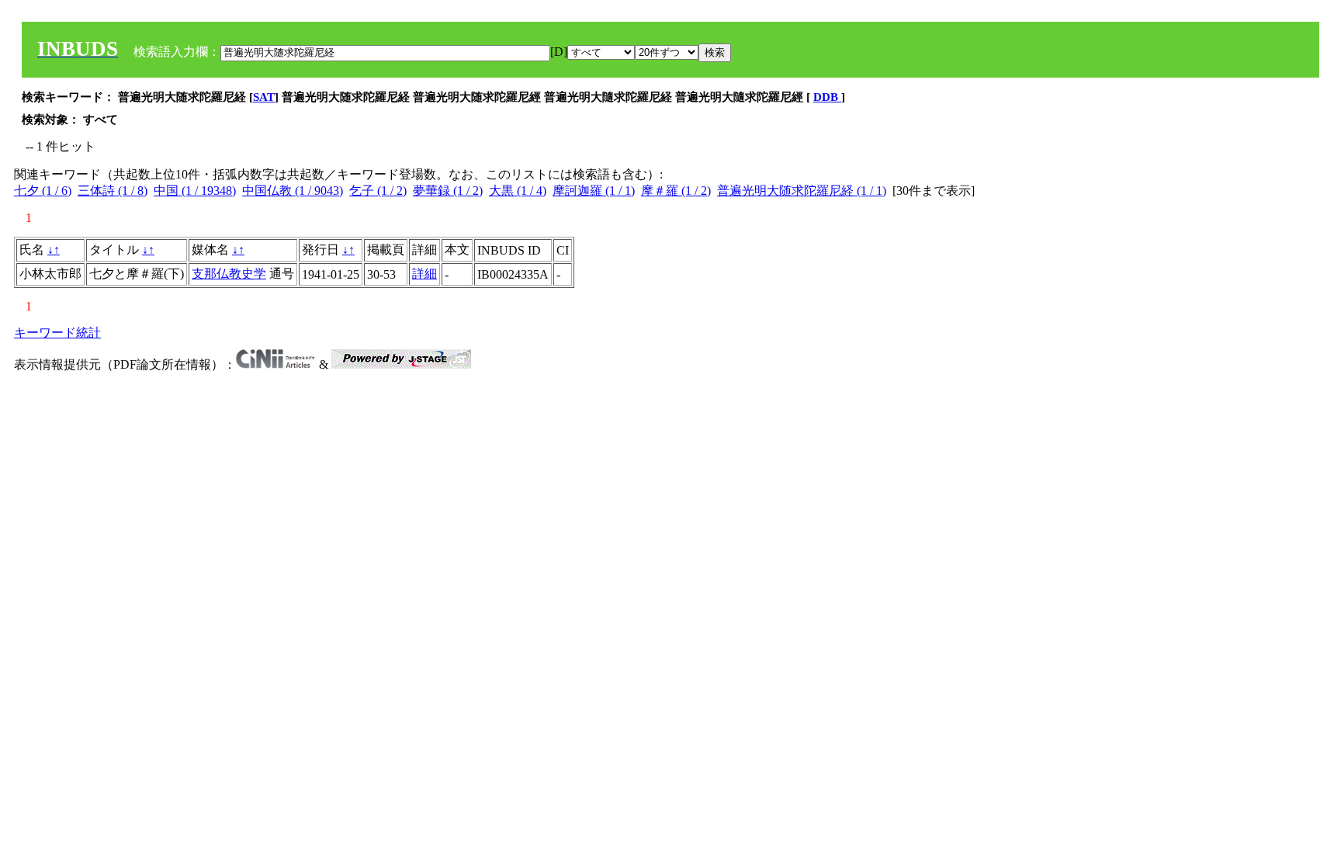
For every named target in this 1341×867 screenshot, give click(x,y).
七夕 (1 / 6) (42, 190)
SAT (264, 97)
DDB (827, 97)
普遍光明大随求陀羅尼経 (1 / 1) (801, 190)
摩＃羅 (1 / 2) (676, 190)
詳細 (424, 273)
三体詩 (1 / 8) (112, 190)
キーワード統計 (57, 332)
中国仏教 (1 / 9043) (292, 190)
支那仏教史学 (229, 273)
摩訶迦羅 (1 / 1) (594, 190)
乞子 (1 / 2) (378, 190)
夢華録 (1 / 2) (448, 190)
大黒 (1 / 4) (517, 190)
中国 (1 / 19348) (195, 190)
